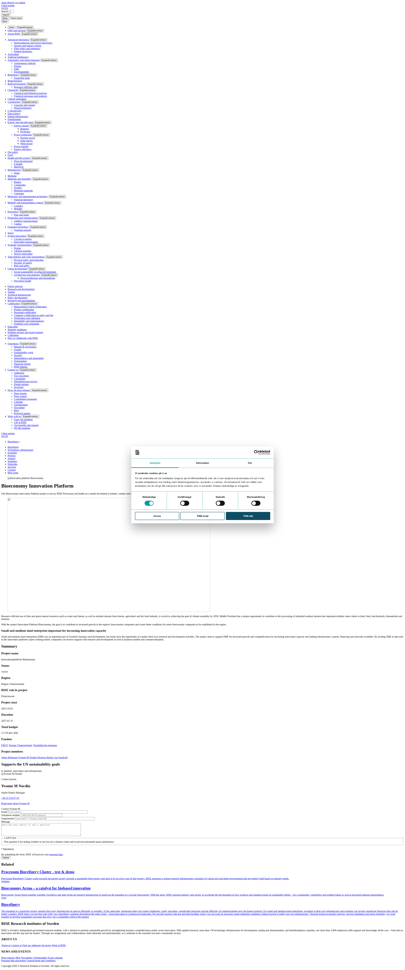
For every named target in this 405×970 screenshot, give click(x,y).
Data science (14, 113)
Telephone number (10, 815)
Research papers (22, 413)
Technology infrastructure (20, 450)
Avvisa (157, 516)
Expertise (12, 452)
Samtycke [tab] (155, 463)
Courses (12, 470)
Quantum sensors (22, 230)
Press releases (8, 957)
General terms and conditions (41, 960)
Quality (17, 349)
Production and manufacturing (23, 218)
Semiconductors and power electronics (33, 42)
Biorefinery (13, 74)
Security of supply (23, 263)
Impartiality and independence (29, 321)
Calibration (13, 335)
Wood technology (23, 108)
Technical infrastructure (19, 295)
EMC (16, 69)
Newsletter (19, 407)
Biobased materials (23, 190)
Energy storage (21, 125)
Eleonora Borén (45, 757)
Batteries (24, 129)
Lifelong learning (22, 251)
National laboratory (23, 199)
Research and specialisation (21, 300)
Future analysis (15, 286)
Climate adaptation (17, 99)
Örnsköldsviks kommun (45, 745)
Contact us (13, 369)
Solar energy (26, 140)
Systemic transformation (20, 245)
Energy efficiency (23, 149)
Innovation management (26, 242)
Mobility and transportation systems (25, 202)
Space (11, 233)
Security (18, 355)
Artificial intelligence (18, 57)
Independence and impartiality (29, 358)
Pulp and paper (21, 215)
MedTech (18, 167)
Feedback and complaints (26, 323)
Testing (11, 292)
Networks (12, 464)
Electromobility (21, 71)
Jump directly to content (13, 2)
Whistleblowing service (25, 381)
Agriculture (13, 54)
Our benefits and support (26, 425)
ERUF (4, 745)
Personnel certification (25, 312)
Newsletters (27, 957)
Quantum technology (18, 227)
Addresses (19, 373)
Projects (12, 455)
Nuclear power (27, 138)
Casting (18, 224)
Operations (13, 343)
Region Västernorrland (20, 745)
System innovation (17, 236)
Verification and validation (27, 318)
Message (5, 821)
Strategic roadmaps (17, 329)
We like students (22, 428)
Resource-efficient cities (26, 87)
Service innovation (23, 253)
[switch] (184, 503)
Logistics (18, 205)
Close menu (16, 18)
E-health (18, 164)
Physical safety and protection (29, 260)
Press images (20, 393)
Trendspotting (21, 404)
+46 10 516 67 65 (10, 798)
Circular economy (23, 239)
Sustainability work (23, 352)
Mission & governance (25, 346)
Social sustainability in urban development (35, 272)
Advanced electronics (18, 39)
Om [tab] (250, 463)
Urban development (17, 268)
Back (5, 21)
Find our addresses (31, 945)
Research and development (21, 289)
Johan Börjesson (9, 757)
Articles (11, 458)
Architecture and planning (27, 275)
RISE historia (20, 366)
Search (4, 11)
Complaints (19, 378)
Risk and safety (21, 265)
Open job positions (23, 419)
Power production (23, 134)
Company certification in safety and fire (33, 315)
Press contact (20, 396)
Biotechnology (15, 81)
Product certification (24, 309)
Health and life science (19, 158)
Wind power (26, 143)
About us (5, 945)
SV (3, 8)
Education (13, 326)
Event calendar (55, 957)
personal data (56, 854)
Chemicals (13, 90)
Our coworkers (21, 375)
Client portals (8, 5)
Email (4, 811)
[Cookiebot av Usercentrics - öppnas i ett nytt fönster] (256, 452)
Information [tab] (202, 463)
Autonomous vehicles (25, 63)
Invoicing (18, 387)
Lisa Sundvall (60, 757)
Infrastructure (14, 170)
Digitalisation (14, 119)
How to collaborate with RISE (23, 338)
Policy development (17, 297)
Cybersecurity (15, 110)
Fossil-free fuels (22, 78)
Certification (14, 303)
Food (10, 155)
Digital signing (21, 384)
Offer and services (17, 30)
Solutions (12, 461)
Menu (5, 18)
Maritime (12, 176)
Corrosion (19, 193)
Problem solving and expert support (25, 332)
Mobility (18, 208)
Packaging (13, 211)
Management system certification (30, 306)
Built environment (17, 84)
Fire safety (13, 152)
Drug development (23, 161)
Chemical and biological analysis (30, 93)
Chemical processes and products (30, 96)
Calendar (18, 402)
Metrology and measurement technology (28, 196)
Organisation (20, 361)
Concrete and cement (24, 105)
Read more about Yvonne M (15, 803)
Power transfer (21, 146)
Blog (16, 410)
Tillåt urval (202, 516)
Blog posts (13, 472)
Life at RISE (20, 422)
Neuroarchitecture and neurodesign (37, 278)
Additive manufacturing (26, 221)
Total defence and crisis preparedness (26, 256)
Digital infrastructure (18, 116)
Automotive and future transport (24, 60)
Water (17, 173)
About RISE (14, 33)
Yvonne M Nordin (27, 757)
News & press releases (19, 390)
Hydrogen (25, 131)
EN (6, 8)
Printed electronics (23, 51)
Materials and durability (19, 179)
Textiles (18, 187)
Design (17, 248)
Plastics (17, 182)
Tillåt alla (248, 516)
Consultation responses (25, 399)
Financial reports (22, 364)
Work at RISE (59, 945)
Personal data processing (13, 960)
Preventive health (22, 281)
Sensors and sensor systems (27, 45)
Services (12, 467)
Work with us (14, 416)
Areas (11, 27)
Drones (17, 66)
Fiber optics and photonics (27, 48)
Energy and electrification (20, 122)
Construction (14, 102)
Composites (20, 185)
